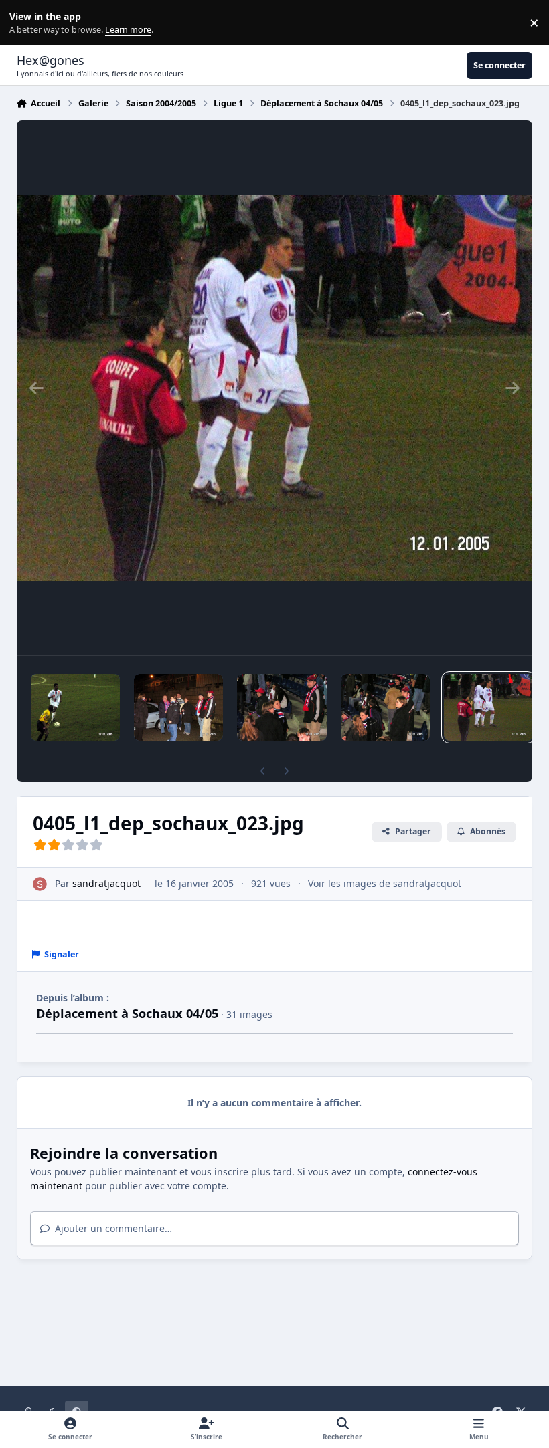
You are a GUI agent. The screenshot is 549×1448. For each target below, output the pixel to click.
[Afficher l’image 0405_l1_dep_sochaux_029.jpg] (75, 707)
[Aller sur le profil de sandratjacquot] (40, 884)
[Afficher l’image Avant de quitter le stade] (178, 707)
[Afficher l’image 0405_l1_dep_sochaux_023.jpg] (488, 707)
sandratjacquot (106, 883)
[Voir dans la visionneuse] (275, 387)
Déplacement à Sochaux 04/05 (127, 1013)
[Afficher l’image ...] (385, 707)
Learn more (26, 23)
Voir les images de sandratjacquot (384, 883)
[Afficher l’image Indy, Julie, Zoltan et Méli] (281, 707)
